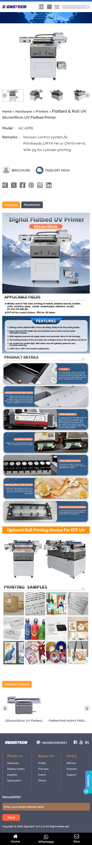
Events (42, 774)
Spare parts (14, 780)
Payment (72, 768)
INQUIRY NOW (57, 170)
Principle (43, 768)
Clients (42, 780)
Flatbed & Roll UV (69, 111)
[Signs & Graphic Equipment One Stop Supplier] (14, 8)
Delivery (71, 763)
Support (71, 774)
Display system (16, 768)
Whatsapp (46, 842)
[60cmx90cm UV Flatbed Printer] (46, 79)
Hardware (23, 111)
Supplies (12, 774)
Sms (76, 841)
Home (7, 111)
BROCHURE (21, 170)
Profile (42, 763)
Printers (42, 111)
